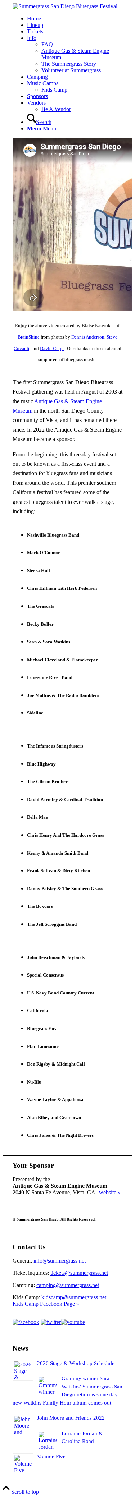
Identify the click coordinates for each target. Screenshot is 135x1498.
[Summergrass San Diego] (65, 6)
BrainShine (29, 337)
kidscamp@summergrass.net (73, 1297)
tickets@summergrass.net (79, 1273)
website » (110, 1192)
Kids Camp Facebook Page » (46, 1304)
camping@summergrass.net (67, 1285)
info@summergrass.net (59, 1261)
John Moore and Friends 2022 (71, 1418)
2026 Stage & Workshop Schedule (75, 1363)
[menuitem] (74, 18)
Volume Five (51, 1457)
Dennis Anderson (87, 337)
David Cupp (52, 348)
